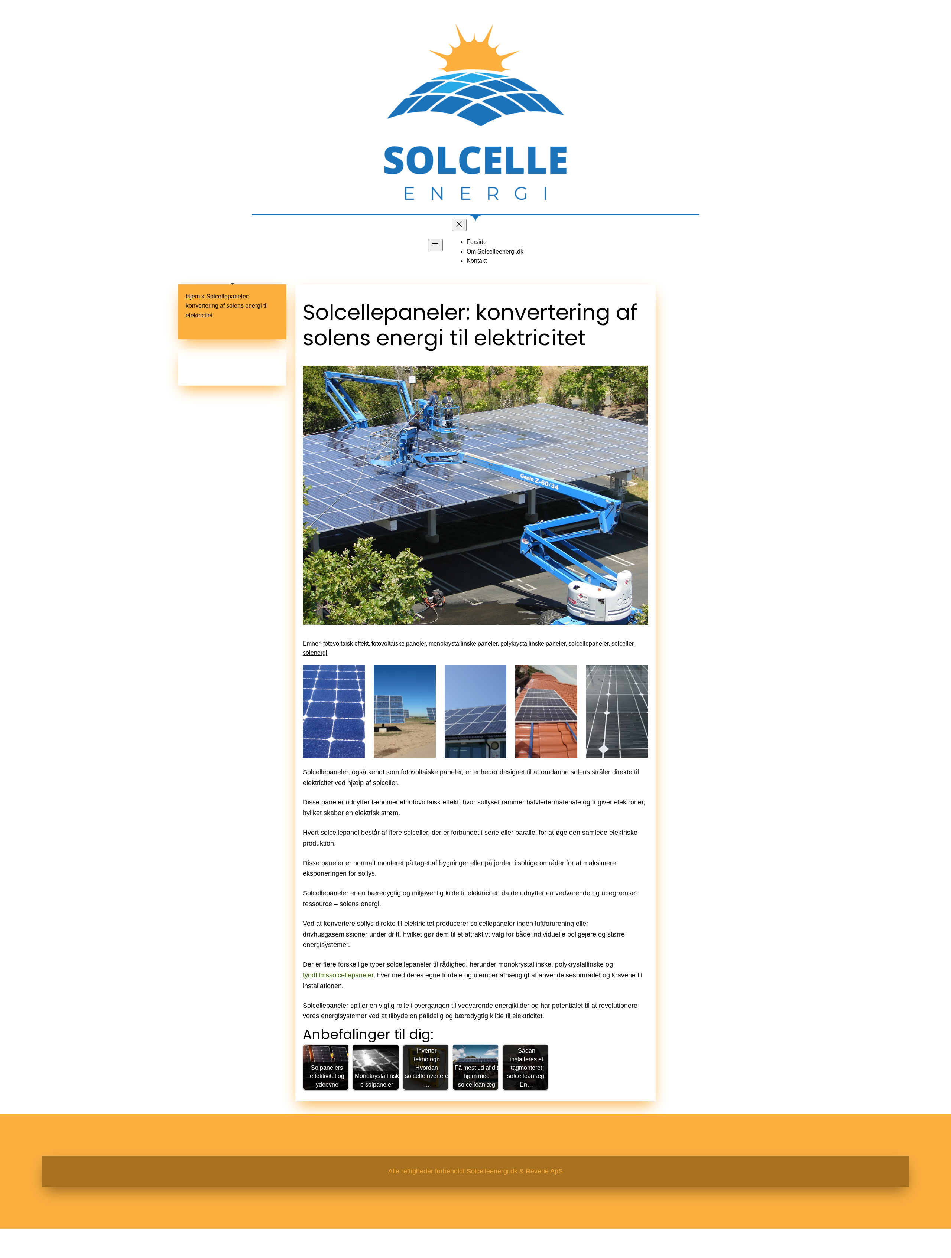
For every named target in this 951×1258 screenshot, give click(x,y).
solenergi (315, 653)
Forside (477, 242)
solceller (622, 643)
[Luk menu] (459, 225)
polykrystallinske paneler (532, 643)
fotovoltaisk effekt (346, 643)
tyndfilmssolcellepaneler (338, 975)
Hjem (193, 296)
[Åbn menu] (435, 245)
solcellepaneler (588, 643)
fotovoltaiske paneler (398, 643)
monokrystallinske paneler (463, 643)
